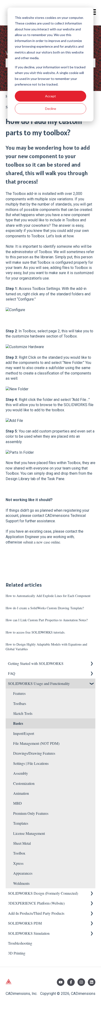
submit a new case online (41, 541)
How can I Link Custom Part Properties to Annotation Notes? (47, 620)
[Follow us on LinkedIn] (91, 982)
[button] (91, 664)
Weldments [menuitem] (21, 883)
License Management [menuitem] (29, 833)
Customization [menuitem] (24, 783)
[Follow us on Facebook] (71, 982)
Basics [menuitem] (18, 723)
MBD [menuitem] (17, 803)
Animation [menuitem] (21, 793)
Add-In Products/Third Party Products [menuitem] (36, 913)
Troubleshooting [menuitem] (20, 943)
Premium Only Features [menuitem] (30, 813)
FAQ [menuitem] (11, 673)
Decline (50, 109)
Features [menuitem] (19, 693)
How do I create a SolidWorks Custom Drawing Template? (45, 608)
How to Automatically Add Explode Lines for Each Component (48, 595)
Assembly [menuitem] (20, 773)
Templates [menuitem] (20, 823)
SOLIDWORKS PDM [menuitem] (25, 923)
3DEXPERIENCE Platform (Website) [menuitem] (36, 903)
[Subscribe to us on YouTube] (60, 982)
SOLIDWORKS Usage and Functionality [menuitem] (39, 683)
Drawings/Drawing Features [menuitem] (34, 753)
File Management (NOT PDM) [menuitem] (36, 743)
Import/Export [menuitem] (23, 733)
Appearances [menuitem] (22, 873)
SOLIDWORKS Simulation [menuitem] (29, 933)
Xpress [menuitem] (18, 863)
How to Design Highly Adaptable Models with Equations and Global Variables (46, 646)
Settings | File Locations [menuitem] (31, 763)
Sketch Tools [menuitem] (22, 713)
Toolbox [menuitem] (19, 853)
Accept (50, 96)
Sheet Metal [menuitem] (22, 843)
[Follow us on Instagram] (81, 982)
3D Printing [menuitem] (16, 953)
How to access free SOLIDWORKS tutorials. (35, 632)
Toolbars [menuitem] (19, 703)
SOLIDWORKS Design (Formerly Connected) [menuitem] (43, 893)
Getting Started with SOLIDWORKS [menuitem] (35, 663)
